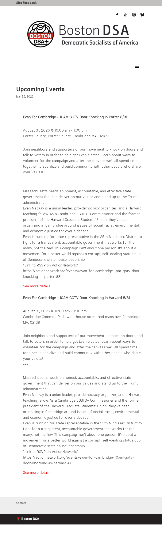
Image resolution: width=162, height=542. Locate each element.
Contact (21, 502)
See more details (36, 286)
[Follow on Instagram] (134, 537)
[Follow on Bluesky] (142, 14)
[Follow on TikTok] (125, 537)
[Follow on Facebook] (117, 537)
